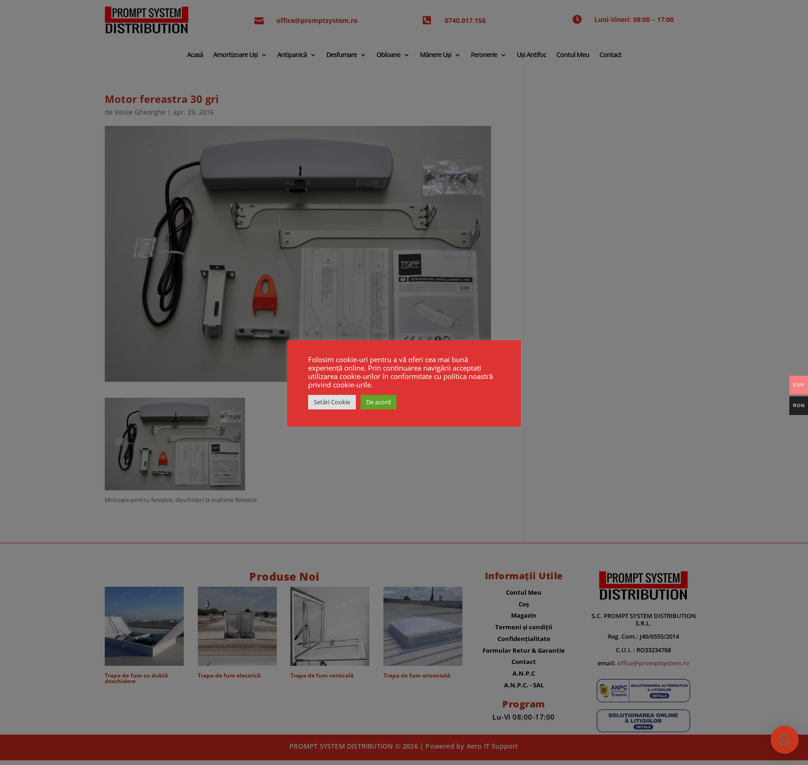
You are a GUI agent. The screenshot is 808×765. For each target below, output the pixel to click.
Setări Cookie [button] (332, 402)
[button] (785, 740)
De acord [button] (378, 402)
